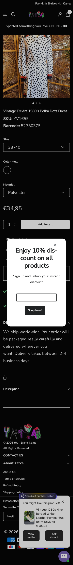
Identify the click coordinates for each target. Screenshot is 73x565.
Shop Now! (35, 310)
